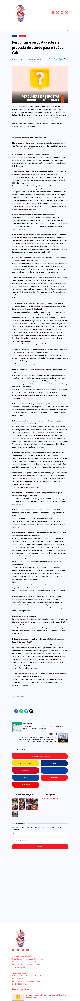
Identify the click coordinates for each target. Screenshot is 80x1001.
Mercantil (54, 778)
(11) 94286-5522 (20, 967)
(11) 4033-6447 (34, 962)
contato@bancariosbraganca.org (27, 964)
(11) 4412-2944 (20, 978)
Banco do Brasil (26, 763)
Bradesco (25, 770)
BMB (54, 763)
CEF (54, 770)
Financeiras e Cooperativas (40, 756)
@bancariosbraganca (50, 798)
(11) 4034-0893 (20, 962)
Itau (25, 778)
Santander (26, 785)
